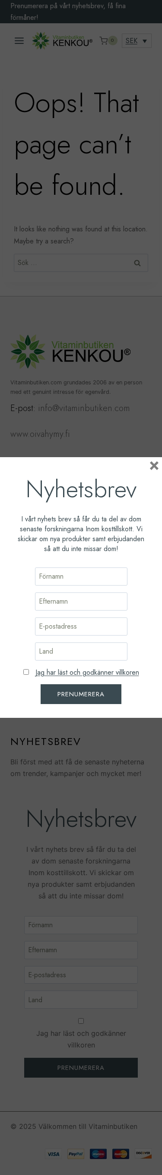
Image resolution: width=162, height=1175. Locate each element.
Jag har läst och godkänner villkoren (87, 672)
